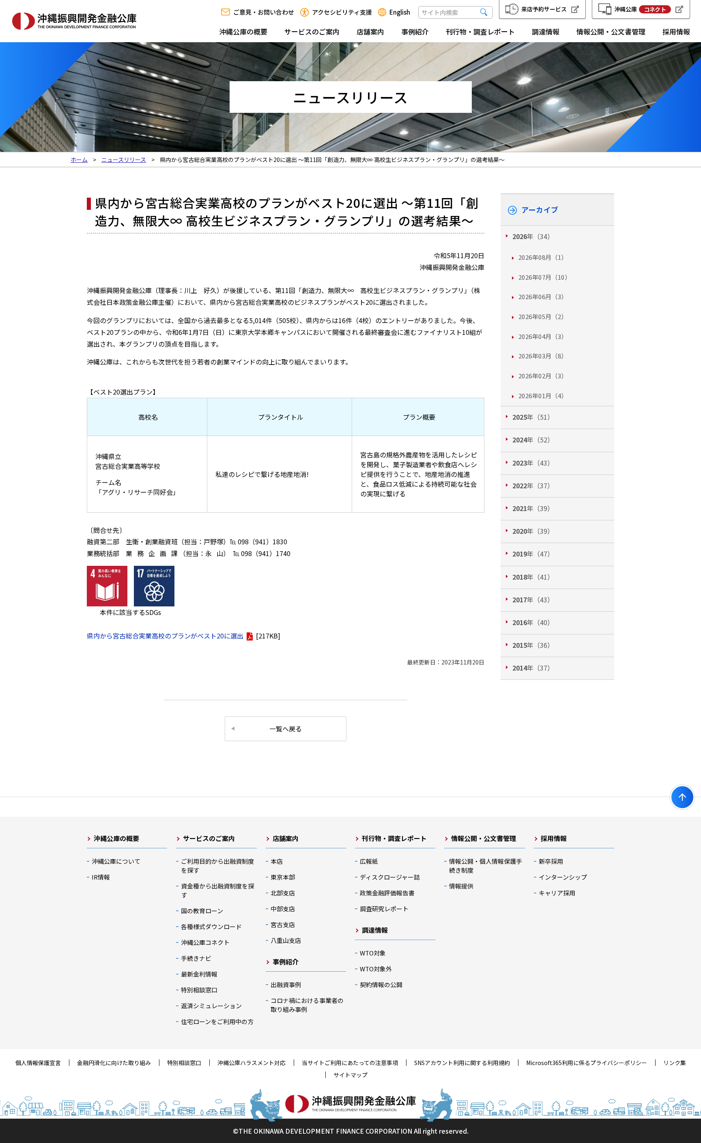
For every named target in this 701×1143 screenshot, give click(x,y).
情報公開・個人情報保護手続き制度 (485, 865)
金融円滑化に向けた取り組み (114, 1063)
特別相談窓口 (199, 990)
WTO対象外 (376, 968)
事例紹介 (415, 31)
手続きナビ (196, 958)
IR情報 (101, 877)
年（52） (533, 439)
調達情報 (545, 31)
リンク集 (674, 1063)
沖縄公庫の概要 (243, 31)
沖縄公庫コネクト (205, 942)
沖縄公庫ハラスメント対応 (251, 1063)
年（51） (533, 417)
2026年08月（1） (543, 257)
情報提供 (461, 886)
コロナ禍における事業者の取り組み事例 (307, 1005)
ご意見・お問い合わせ (263, 12)
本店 (277, 861)
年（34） (533, 236)
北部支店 (283, 893)
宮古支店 (283, 924)
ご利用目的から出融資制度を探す (217, 865)
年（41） (533, 577)
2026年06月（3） (543, 296)
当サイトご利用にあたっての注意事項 (350, 1063)
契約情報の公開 (381, 984)
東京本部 (283, 877)
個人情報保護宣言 (38, 1063)
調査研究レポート (384, 908)
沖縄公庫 (640, 9)
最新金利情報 (199, 974)
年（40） (533, 622)
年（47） (533, 554)
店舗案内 (370, 31)
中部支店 (283, 908)
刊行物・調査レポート (480, 31)
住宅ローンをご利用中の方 (217, 1021)
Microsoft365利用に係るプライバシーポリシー (586, 1063)
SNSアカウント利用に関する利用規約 (462, 1063)
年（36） (533, 645)
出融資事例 (286, 984)
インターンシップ (563, 877)
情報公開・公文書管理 (610, 31)
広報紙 (369, 861)
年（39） (533, 508)
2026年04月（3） (543, 336)
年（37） (533, 485)
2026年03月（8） (543, 356)
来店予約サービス (544, 9)
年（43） (533, 463)
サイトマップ (350, 1075)
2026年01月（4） (543, 395)
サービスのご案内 (312, 31)
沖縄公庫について (116, 861)
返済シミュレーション (211, 1005)
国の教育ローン (202, 910)
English (399, 12)
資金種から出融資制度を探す (217, 890)
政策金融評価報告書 (387, 893)
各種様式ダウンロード (211, 926)
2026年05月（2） (543, 316)
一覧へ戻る (285, 728)
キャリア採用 (557, 893)
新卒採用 (551, 861)
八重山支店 (286, 940)
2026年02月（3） (543, 375)
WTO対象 (373, 953)
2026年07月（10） (544, 277)
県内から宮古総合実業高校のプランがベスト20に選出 (165, 636)
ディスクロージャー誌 (390, 877)
